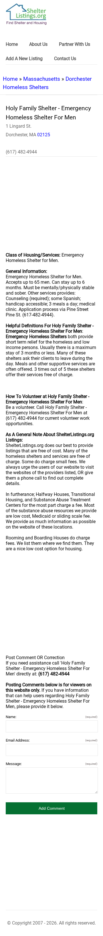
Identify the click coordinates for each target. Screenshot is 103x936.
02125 (43, 134)
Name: (51, 717)
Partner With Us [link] (74, 44)
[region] (51, 208)
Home (10, 79)
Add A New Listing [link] (24, 58)
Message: (51, 764)
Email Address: (51, 740)
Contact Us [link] (65, 58)
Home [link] (12, 44)
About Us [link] (38, 44)
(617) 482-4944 (21, 152)
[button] (51, 808)
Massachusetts (41, 79)
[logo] (26, 14)
